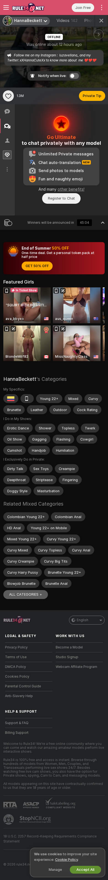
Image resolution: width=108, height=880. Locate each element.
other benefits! (71, 189)
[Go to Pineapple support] (9, 819)
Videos (67, 20)
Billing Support (17, 733)
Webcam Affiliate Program (76, 667)
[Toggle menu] (6, 7)
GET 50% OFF (37, 266)
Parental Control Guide (23, 686)
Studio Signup (67, 657)
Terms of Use (16, 657)
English (82, 620)
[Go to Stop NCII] (35, 819)
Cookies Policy (17, 676)
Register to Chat (61, 198)
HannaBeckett (19, 379)
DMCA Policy (15, 667)
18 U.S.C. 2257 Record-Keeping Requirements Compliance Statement (50, 838)
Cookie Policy (66, 859)
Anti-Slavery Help (19, 696)
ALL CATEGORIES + (25, 594)
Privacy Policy (16, 647)
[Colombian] (10, 398)
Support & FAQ (17, 723)
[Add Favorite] (8, 95)
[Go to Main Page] (33, 7)
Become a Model (69, 647)
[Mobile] (27, 398)
